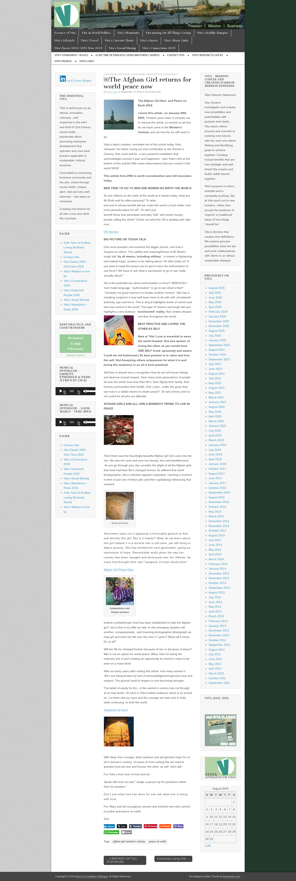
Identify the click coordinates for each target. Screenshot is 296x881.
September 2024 (219, 345)
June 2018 (215, 454)
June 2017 (215, 478)
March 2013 (216, 616)
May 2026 (215, 302)
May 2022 (215, 383)
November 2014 (219, 526)
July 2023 (215, 364)
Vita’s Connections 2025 (159, 48)
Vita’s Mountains (128, 33)
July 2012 (215, 654)
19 (220, 824)
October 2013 (217, 583)
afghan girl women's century (129, 841)
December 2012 (219, 630)
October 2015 (217, 506)
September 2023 (219, 359)
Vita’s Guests (149, 40)
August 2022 (217, 373)
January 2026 (217, 316)
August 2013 (217, 592)
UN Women (111, 231)
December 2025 (219, 321)
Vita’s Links (86, 61)
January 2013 (217, 625)
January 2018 (217, 463)
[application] (75, 391)
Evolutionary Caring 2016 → (173, 858)
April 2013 (215, 611)
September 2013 (219, 587)
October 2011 (217, 678)
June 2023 (215, 368)
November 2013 (219, 578)
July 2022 (215, 378)
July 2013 (215, 597)
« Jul (208, 845)
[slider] (89, 390)
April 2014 (215, 554)
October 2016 (217, 487)
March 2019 (216, 440)
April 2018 (215, 459)
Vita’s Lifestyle (64, 40)
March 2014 (216, 559)
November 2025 (219, 326)
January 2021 (217, 402)
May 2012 (215, 663)
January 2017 (217, 483)
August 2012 (217, 649)
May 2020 (215, 411)
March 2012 (216, 673)
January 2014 (217, 568)
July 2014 (215, 540)
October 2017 (217, 468)
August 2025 (217, 330)
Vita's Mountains (168, 74)
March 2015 (216, 516)
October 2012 (217, 640)
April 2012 (215, 668)
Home (126, 74)
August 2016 (217, 497)
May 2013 (215, 606)
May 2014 (215, 549)
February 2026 (218, 311)
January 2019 (217, 445)
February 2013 (218, 621)
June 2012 (215, 659)
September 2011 (219, 682)
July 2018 (215, 449)
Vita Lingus (112, 91)
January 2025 (217, 340)
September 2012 (219, 644)
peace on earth (157, 841)
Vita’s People (63, 61)
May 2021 (215, 392)
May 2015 (215, 511)
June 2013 (215, 602)
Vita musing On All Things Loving (168, 33)
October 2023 (217, 354)
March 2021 (216, 397)
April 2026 (215, 307)
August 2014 (217, 535)
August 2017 (217, 473)
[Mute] (85, 391)
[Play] (61, 391)
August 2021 (217, 387)
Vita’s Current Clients (119, 40)
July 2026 (215, 292)
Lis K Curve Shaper (78, 80)
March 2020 (216, 421)
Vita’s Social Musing (122, 48)
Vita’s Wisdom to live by (207, 55)
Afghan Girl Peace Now (118, 569)
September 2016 (219, 492)
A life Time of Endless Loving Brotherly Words (127, 55)
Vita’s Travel (89, 40)
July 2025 (215, 335)
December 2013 (219, 573)
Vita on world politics (143, 74)
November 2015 (219, 502)
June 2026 (215, 297)
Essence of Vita (65, 33)
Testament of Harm (116, 710)
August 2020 (217, 406)
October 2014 (217, 530)
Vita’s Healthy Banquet (212, 33)
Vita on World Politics (96, 33)
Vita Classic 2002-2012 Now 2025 (78, 48)
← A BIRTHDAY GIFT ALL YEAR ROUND (121, 860)
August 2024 (217, 349)
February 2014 (218, 564)
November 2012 (219, 635)
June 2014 (215, 544)
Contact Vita (175, 55)
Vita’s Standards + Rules (71, 55)
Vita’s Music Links (176, 40)
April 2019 (215, 435)
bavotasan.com (231, 876)
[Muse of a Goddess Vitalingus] (148, 14)
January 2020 (217, 425)
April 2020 (215, 416)
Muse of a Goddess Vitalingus (91, 876)
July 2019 (215, 430)
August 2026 (217, 287)
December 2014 (219, 521)
